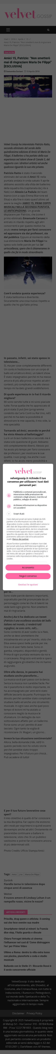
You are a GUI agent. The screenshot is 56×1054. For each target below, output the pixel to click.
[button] (28, 514)
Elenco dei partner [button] (20, 539)
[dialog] (28, 527)
